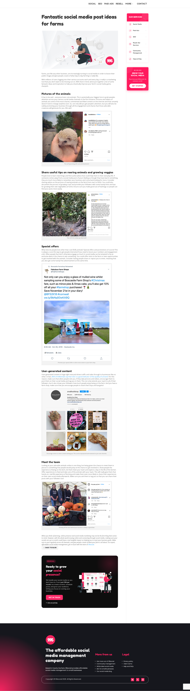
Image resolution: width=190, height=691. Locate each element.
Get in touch (54, 597)
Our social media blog (104, 671)
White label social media (105, 666)
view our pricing (52, 603)
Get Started (137, 86)
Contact (142, 3)
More (128, 4)
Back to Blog (51, 547)
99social (91, 544)
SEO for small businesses (105, 669)
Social (92, 4)
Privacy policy (128, 661)
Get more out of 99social (105, 661)
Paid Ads (109, 4)
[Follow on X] (137, 679)
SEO (100, 4)
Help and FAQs (128, 666)
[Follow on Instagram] (142, 679)
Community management (106, 664)
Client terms (128, 664)
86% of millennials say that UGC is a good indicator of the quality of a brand (80, 377)
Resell (119, 4)
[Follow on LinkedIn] (132, 679)
